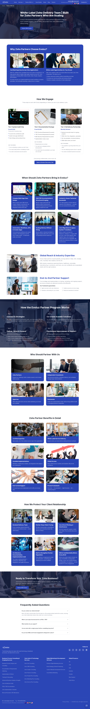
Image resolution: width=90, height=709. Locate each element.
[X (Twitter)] (83, 650)
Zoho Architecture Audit (7, 683)
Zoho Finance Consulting (30, 672)
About (44, 2)
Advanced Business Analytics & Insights (11, 680)
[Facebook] (73, 650)
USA (70, 667)
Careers (53, 2)
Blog (49, 2)
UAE (70, 664)
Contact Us (84, 2)
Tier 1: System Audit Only (16, 127)
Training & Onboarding (7, 677)
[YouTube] (79, 650)
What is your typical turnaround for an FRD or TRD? (34, 619)
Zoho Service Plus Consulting (31, 682)
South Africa (72, 680)
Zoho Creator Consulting (30, 669)
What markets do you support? (29, 624)
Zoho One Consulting (29, 663)
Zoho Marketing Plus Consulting (31, 678)
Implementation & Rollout (8, 674)
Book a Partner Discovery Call (45, 162)
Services (20, 2)
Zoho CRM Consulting (29, 666)
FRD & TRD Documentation (8, 686)
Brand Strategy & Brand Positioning (55, 666)
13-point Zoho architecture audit (16, 133)
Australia (71, 671)
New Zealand (72, 677)
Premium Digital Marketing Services (55, 663)
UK (69, 661)
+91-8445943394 (31, 591)
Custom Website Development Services (56, 669)
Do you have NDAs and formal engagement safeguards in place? (38, 632)
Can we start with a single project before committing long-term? (38, 628)
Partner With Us (29, 2)
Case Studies (39, 2)
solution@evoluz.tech (73, 1)
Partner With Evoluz (27, 28)
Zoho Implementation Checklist (9, 689)
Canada (70, 674)
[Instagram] (76, 650)
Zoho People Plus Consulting (31, 675)
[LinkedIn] (69, 650)
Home (15, 2)
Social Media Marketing (52, 672)
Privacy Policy (66, 701)
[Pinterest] (86, 650)
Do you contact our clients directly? (31, 610)
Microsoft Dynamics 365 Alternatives (10, 692)
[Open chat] (87, 706)
